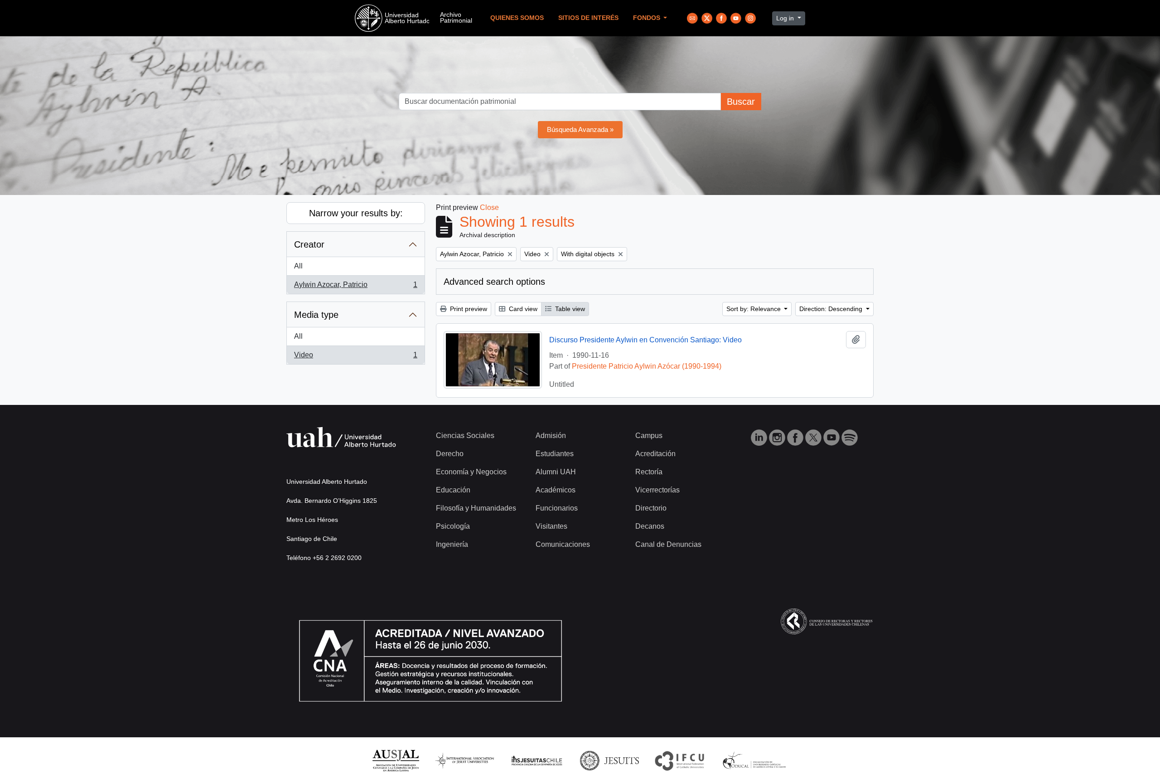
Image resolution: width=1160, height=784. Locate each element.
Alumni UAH (556, 472)
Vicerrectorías (657, 490)
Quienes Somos (517, 18)
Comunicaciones (563, 544)
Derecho (450, 454)
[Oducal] (755, 760)
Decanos (649, 526)
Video (355, 357)
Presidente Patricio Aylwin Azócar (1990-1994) (646, 366)
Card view (522, 308)
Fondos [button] (647, 18)
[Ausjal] (395, 760)
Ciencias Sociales (465, 435)
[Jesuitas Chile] (537, 760)
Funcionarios (557, 508)
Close (489, 207)
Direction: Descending (831, 308)
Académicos (555, 490)
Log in (786, 18)
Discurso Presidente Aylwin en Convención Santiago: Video (645, 340)
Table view (569, 308)
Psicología (453, 526)
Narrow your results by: (356, 213)
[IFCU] (679, 760)
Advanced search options (494, 282)
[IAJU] (464, 760)
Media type (316, 315)
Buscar (741, 102)
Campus (648, 435)
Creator (309, 244)
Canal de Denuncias (668, 544)
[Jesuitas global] (609, 760)
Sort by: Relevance (754, 308)
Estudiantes (555, 454)
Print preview (467, 308)
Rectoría (648, 472)
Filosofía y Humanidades (476, 508)
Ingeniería (452, 544)
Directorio (651, 508)
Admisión (551, 435)
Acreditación (655, 454)
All (298, 266)
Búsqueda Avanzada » (580, 129)
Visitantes (551, 526)
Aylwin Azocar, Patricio (355, 287)
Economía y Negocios (471, 472)
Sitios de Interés (588, 18)
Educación (453, 490)
